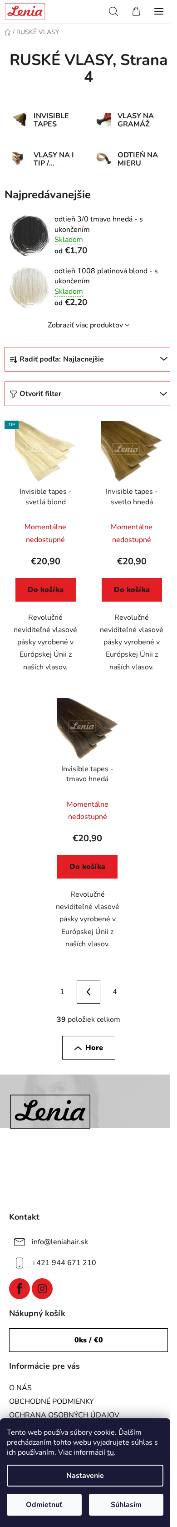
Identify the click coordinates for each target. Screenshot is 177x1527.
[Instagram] (42, 1288)
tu (110, 1452)
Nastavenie (85, 1476)
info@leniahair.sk (60, 1242)
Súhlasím (126, 1505)
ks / (88, 1340)
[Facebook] (19, 1288)
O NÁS (20, 1388)
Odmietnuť (44, 1505)
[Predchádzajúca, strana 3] (88, 992)
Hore (94, 1048)
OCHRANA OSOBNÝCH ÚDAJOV (64, 1415)
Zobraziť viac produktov (85, 325)
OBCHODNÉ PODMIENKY (51, 1401)
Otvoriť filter (40, 394)
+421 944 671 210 (64, 1263)
